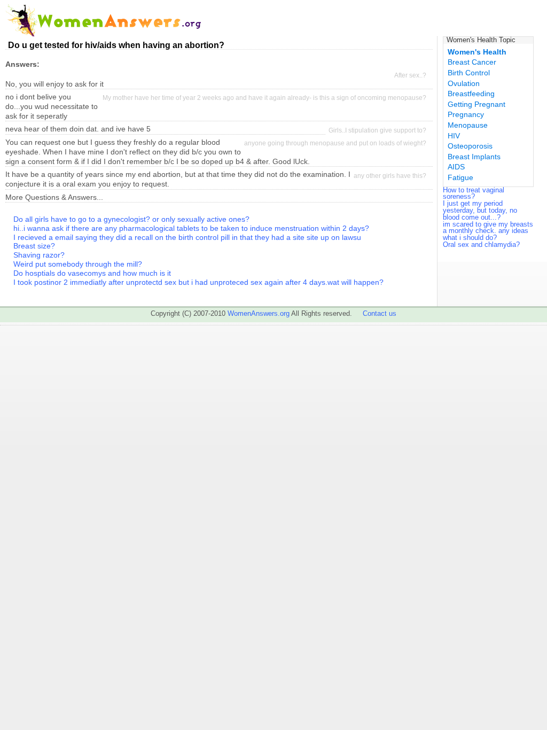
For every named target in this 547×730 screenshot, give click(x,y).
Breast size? (34, 246)
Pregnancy (466, 114)
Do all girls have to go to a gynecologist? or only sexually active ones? (131, 219)
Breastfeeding (471, 93)
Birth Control (469, 72)
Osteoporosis (470, 146)
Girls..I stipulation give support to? (377, 130)
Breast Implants (474, 156)
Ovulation (464, 83)
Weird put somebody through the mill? (77, 264)
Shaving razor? (39, 255)
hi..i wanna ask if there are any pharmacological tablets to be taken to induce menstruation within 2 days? (191, 228)
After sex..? (410, 75)
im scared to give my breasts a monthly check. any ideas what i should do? (488, 231)
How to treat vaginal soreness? (473, 193)
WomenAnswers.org (259, 313)
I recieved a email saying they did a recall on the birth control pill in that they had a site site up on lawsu (187, 237)
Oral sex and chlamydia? (481, 244)
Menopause (468, 125)
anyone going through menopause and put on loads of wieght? (335, 143)
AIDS (456, 166)
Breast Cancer (472, 62)
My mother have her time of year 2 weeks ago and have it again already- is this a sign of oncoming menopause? (264, 98)
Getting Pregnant (476, 104)
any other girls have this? (390, 176)
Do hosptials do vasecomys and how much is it (92, 273)
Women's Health (477, 52)
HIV (454, 135)
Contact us (379, 313)
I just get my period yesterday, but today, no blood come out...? (480, 210)
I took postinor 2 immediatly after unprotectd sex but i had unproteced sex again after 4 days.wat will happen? (198, 282)
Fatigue (460, 177)
